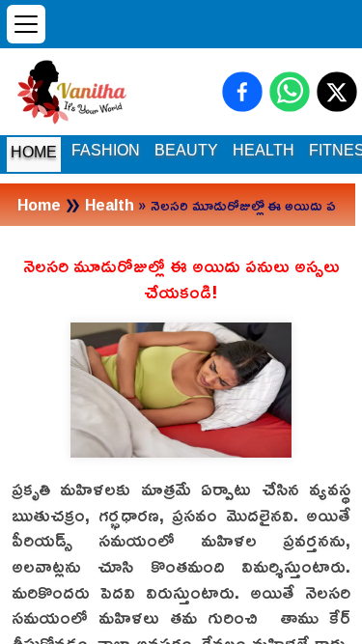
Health (109, 204)
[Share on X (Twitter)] (336, 91)
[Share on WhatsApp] (289, 91)
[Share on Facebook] (242, 91)
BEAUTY (186, 150)
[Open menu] (26, 24)
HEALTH (263, 150)
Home (39, 204)
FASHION (105, 150)
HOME (34, 152)
